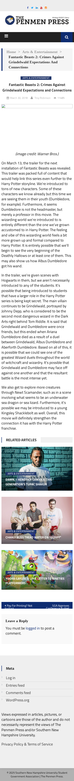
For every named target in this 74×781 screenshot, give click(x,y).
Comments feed (18, 692)
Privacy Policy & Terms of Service (27, 744)
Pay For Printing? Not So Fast (18, 606)
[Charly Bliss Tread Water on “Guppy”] (36, 520)
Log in (10, 677)
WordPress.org (17, 700)
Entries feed (15, 685)
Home (11, 52)
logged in (33, 628)
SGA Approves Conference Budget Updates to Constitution (57, 606)
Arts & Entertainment (40, 52)
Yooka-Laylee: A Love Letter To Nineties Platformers (35, 581)
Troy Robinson (43, 98)
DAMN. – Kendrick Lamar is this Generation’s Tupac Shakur (29, 482)
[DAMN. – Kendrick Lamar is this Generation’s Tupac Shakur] (36, 469)
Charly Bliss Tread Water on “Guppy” (33, 537)
